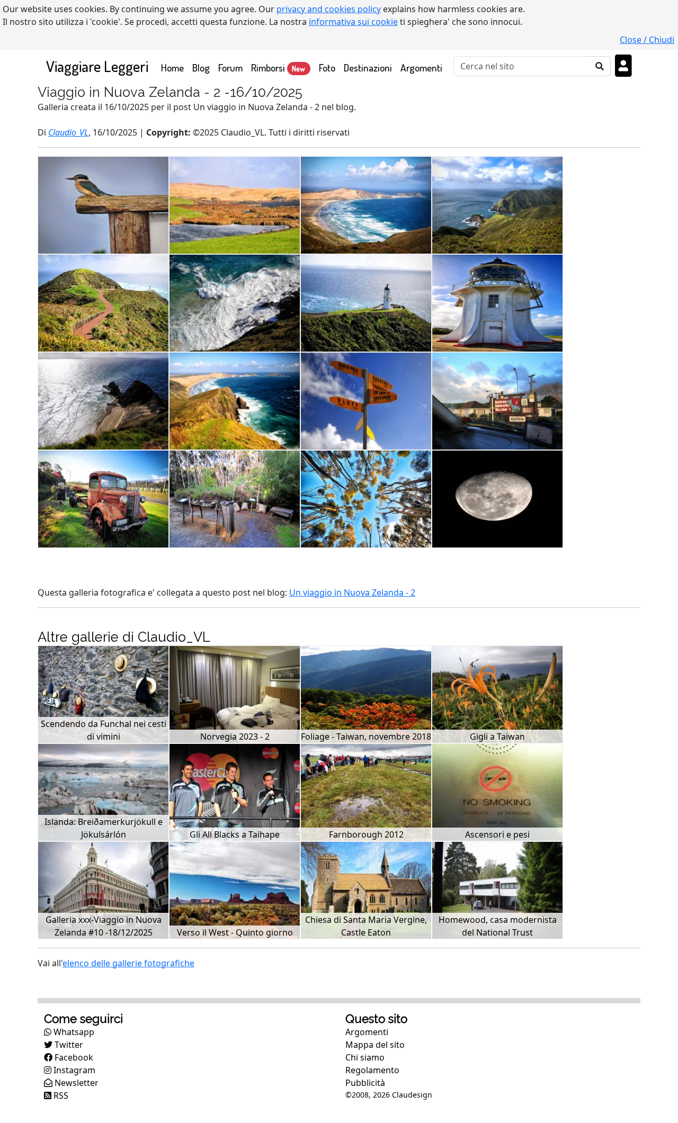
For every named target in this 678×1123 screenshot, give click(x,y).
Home (174, 67)
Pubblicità (365, 1083)
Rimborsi (278, 67)
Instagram (73, 1070)
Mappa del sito (375, 1044)
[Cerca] (600, 66)
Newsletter (75, 1083)
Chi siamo (365, 1057)
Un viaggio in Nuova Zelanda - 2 (352, 592)
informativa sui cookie (353, 22)
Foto (327, 67)
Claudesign (412, 1095)
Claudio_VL (68, 132)
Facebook (72, 1057)
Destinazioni (368, 67)
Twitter (67, 1044)
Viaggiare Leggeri (97, 66)
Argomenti (421, 67)
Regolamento (372, 1070)
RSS (59, 1095)
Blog (201, 67)
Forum (230, 67)
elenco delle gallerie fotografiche (128, 963)
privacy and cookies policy (328, 9)
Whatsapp (72, 1032)
